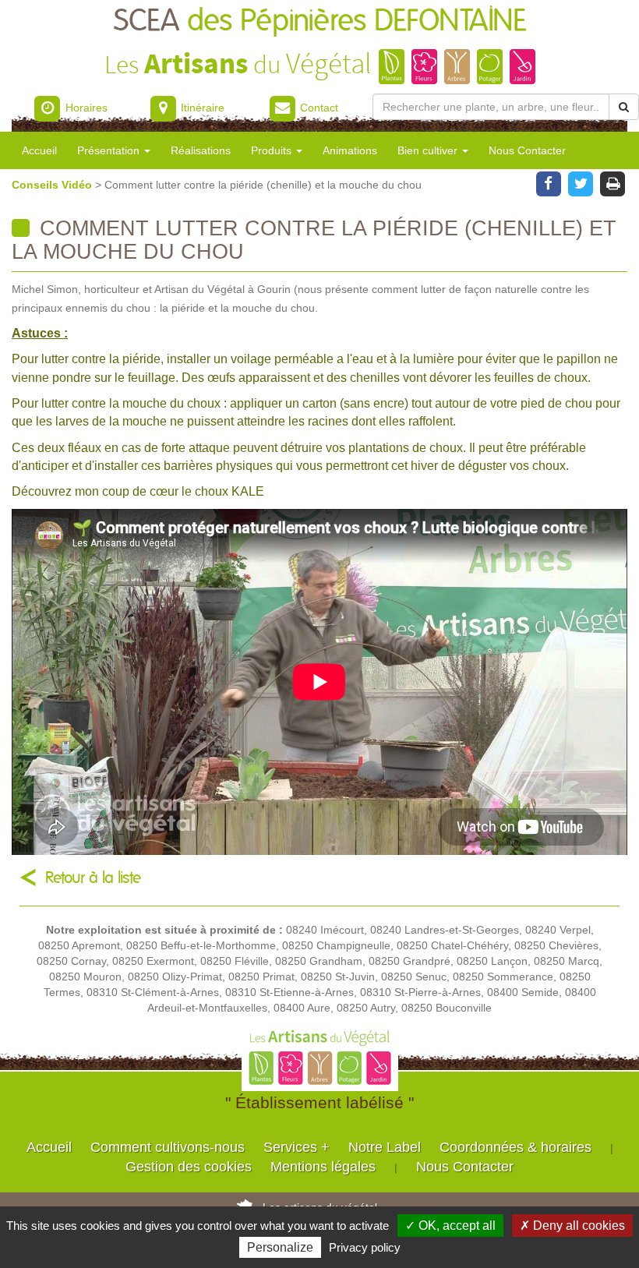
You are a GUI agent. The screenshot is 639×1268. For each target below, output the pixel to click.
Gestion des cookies (188, 1166)
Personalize (280, 1247)
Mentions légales (323, 1166)
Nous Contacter (527, 150)
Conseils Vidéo (53, 184)
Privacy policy (365, 1247)
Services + (296, 1147)
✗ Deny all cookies (572, 1225)
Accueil (39, 150)
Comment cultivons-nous (167, 1147)
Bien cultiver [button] (429, 150)
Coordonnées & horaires (515, 1147)
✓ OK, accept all (450, 1225)
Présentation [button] (110, 150)
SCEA (320, 21)
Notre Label (384, 1147)
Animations (350, 150)
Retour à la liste (93, 878)
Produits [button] (273, 150)
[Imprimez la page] (612, 182)
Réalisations (201, 150)
